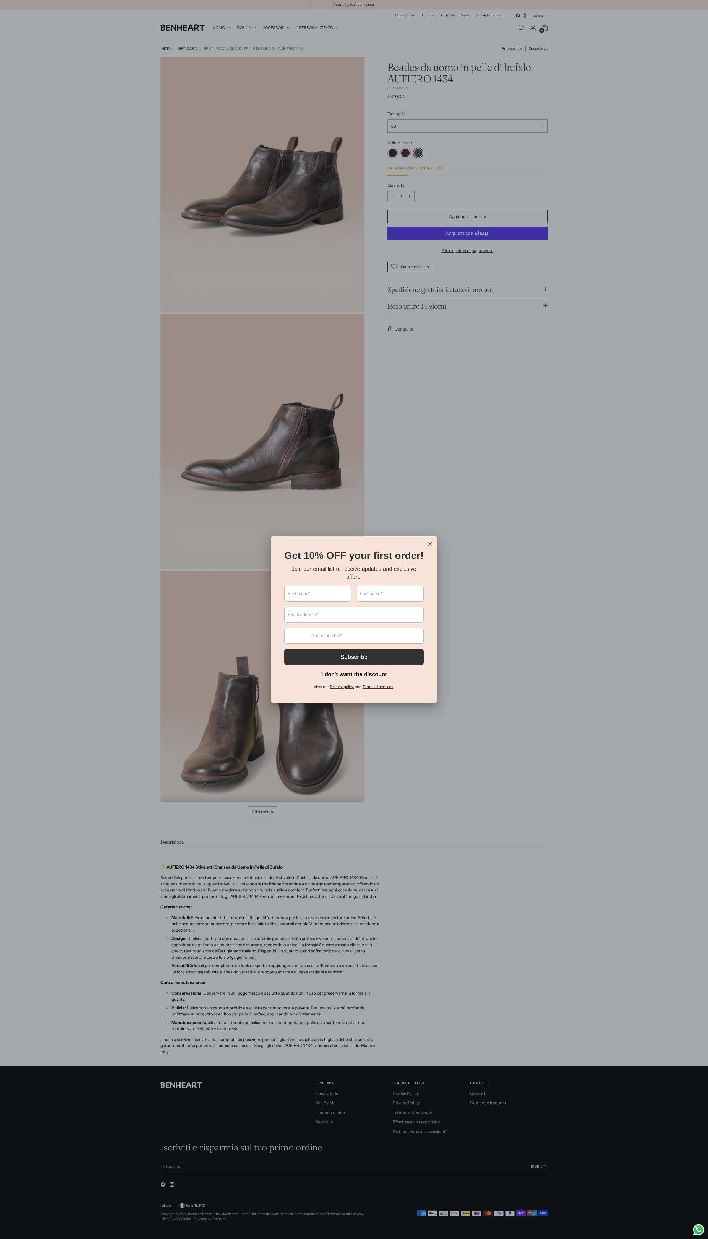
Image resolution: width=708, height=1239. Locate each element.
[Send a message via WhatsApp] (698, 1229)
